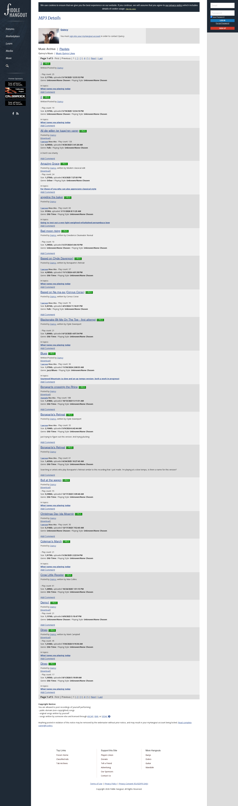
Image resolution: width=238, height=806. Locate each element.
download (45, 138)
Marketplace (13, 36)
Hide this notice (131, 9)
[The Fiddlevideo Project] (15, 90)
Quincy (64, 29)
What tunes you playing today (55, 88)
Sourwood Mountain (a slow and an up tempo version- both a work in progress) (79, 378)
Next (93, 58)
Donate (104, 759)
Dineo (44, 630)
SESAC (105, 716)
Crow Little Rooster (52, 575)
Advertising (106, 767)
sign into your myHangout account (85, 36)
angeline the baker (51, 197)
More (9, 58)
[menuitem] (15, 29)
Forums (10, 29)
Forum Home (62, 755)
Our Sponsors (107, 771)
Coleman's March (51, 541)
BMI (96, 716)
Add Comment (47, 92)
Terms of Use (96, 783)
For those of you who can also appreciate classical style (68, 189)
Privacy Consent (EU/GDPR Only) (133, 783)
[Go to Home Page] (15, 9)
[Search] (5, 66)
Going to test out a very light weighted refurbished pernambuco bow (75, 222)
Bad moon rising (50, 231)
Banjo (148, 755)
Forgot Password (222, 23)
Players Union (107, 755)
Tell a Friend (106, 763)
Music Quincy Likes (65, 53)
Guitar (148, 763)
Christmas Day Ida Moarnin (57, 514)
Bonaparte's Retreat (52, 414)
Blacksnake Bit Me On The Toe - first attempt (68, 319)
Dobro (148, 759)
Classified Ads (62, 759)
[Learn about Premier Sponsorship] (15, 84)
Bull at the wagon (51, 480)
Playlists (64, 49)
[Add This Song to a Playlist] (46, 63)
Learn (9, 43)
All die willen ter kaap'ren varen (59, 131)
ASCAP (90, 716)
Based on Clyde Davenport (56, 258)
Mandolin (150, 767)
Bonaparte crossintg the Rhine (59, 387)
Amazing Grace (50, 163)
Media (9, 50)
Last (100, 58)
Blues (43, 353)
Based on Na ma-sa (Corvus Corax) (62, 292)
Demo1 (44, 602)
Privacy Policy (111, 783)
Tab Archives (62, 763)
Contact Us (106, 775)
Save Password (218, 17)
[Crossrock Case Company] (15, 97)
